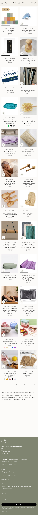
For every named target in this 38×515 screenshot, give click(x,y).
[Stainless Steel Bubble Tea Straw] (28, 76)
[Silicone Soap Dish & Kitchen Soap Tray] (9, 106)
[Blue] (12, 347)
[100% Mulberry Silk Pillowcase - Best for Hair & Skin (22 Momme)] (28, 295)
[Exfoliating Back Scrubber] (28, 359)
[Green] (8, 126)
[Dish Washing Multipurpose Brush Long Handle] (28, 106)
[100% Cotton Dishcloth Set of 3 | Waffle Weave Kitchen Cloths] (28, 230)
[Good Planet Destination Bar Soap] (9, 16)
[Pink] (4, 347)
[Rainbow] (15, 379)
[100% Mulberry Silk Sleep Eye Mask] (9, 138)
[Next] (31, 384)
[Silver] (4, 379)
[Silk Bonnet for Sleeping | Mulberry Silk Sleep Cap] (9, 168)
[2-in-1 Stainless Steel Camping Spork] (9, 359)
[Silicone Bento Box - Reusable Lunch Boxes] (28, 328)
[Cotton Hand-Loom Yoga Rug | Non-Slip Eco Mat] (28, 263)
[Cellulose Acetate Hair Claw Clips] (28, 16)
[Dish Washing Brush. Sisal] (28, 46)
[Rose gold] (10, 379)
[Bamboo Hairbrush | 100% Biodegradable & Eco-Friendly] (9, 199)
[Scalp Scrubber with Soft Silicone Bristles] (9, 328)
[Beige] (7, 347)
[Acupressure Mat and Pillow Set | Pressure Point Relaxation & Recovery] (9, 295)
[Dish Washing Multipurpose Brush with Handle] (28, 168)
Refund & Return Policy (8, 476)
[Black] (11, 126)
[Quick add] (22, 23)
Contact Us (5, 479)
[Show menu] (2, 3)
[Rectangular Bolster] (9, 263)
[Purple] (15, 347)
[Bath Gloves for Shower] (28, 199)
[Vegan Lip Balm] (9, 46)
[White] (6, 126)
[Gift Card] (9, 76)
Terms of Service (5, 508)
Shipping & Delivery (7, 472)
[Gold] (7, 379)
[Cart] (35, 3)
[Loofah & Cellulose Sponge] (28, 138)
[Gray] (14, 126)
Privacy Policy (30, 507)
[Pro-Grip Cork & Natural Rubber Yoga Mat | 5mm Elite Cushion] (9, 230)
